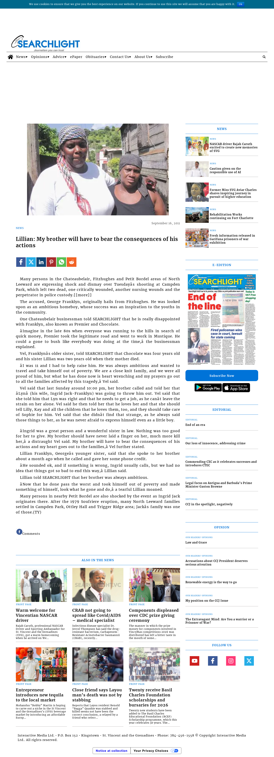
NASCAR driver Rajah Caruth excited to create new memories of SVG (234, 147)
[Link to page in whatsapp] (61, 262)
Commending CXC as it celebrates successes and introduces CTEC (221, 463)
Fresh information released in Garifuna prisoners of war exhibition (232, 239)
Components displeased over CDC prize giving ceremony (154, 615)
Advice (59, 57)
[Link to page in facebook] (21, 262)
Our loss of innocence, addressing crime (215, 443)
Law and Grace (196, 542)
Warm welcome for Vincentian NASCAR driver (36, 615)
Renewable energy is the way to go (211, 582)
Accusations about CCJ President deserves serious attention (216, 562)
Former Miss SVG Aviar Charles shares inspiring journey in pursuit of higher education (233, 193)
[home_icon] (10, 56)
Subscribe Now (222, 376)
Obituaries (95, 57)
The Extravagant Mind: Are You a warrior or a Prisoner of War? (219, 621)
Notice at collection (111, 751)
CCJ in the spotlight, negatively (209, 504)
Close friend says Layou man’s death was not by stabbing (97, 695)
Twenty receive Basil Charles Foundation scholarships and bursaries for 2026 (150, 698)
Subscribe (164, 57)
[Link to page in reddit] (71, 262)
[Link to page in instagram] (231, 661)
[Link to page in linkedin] (41, 262)
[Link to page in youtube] (194, 661)
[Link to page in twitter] (31, 262)
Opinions (39, 57)
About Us (143, 57)
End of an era (195, 425)
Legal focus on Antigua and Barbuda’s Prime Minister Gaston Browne (218, 484)
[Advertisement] (137, 90)
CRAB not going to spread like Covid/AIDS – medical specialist (96, 615)
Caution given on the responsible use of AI (225, 170)
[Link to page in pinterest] (51, 262)
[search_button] (264, 56)
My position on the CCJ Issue (206, 600)
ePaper (76, 57)
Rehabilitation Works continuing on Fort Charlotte (231, 216)
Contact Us (119, 57)
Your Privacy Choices (151, 751)
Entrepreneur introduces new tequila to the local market (40, 695)
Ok (240, 4)
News (21, 57)
